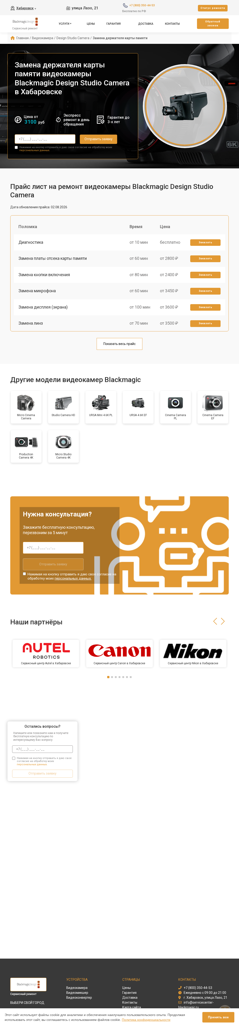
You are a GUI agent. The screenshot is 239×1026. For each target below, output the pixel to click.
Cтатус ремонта (212, 8)
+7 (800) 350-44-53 (142, 5)
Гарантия (113, 23)
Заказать (205, 242)
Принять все (218, 1017)
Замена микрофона (37, 290)
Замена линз (30, 323)
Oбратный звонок (212, 23)
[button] (215, 621)
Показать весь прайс (119, 344)
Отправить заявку (98, 139)
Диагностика (30, 242)
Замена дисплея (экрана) (43, 307)
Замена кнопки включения (44, 274)
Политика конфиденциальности (146, 1020)
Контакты (172, 23)
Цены (91, 23)
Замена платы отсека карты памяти (52, 258)
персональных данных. (34, 150)
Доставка (145, 23)
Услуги (64, 23)
